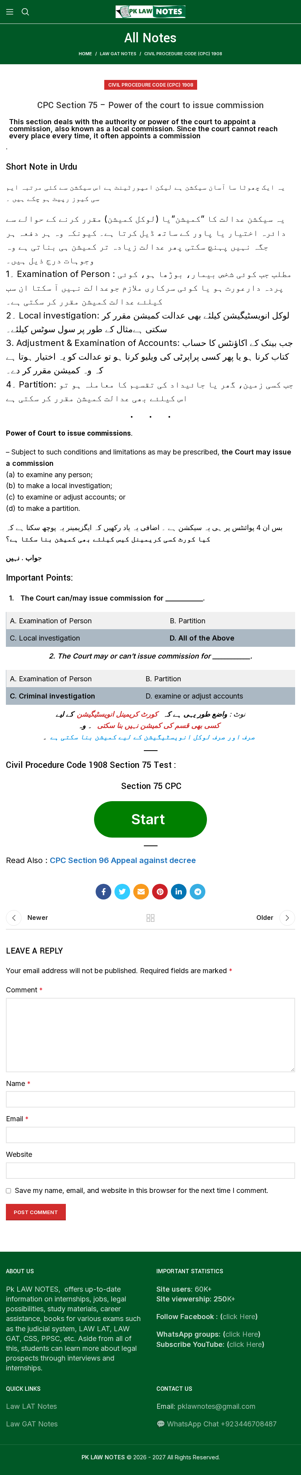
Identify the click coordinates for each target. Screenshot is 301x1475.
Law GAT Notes (32, 1424)
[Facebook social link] (103, 891)
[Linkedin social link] (179, 891)
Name (18, 1083)
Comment (24, 990)
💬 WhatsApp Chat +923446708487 (216, 1424)
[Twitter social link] (122, 891)
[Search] (25, 12)
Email (17, 1119)
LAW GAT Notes (118, 53)
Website (19, 1154)
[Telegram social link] (197, 891)
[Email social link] (141, 891)
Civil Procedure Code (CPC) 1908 (183, 53)
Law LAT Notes (31, 1406)
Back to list (150, 918)
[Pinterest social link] (160, 891)
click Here (239, 1316)
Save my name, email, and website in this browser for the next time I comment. (141, 1190)
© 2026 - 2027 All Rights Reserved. (151, 1457)
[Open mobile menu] (10, 12)
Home (85, 53)
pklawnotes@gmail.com (217, 1406)
